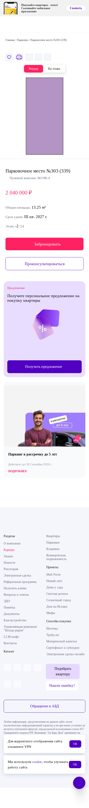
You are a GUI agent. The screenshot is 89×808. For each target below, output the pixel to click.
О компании (12, 543)
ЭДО (7, 601)
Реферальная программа (20, 582)
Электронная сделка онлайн (65, 654)
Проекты (52, 567)
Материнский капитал (61, 641)
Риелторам (11, 569)
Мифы (50, 613)
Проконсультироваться (45, 263)
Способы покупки (58, 621)
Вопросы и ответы (16, 594)
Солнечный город (58, 600)
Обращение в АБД (44, 706)
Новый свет (54, 581)
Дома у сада (54, 587)
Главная (10, 40)
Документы (11, 614)
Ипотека (52, 628)
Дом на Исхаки (56, 606)
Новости (9, 562)
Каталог (9, 651)
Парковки (53, 542)
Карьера (9, 550)
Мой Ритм (53, 574)
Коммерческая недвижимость (56, 557)
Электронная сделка (17, 575)
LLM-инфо (11, 636)
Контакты (10, 643)
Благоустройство (15, 620)
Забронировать (47, 244)
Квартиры (53, 536)
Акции (8, 556)
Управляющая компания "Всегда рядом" (20, 628)
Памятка (9, 607)
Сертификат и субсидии (62, 647)
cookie (37, 762)
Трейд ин (52, 635)
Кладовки (53, 549)
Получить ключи (15, 588)
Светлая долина (57, 593)
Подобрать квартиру (63, 671)
